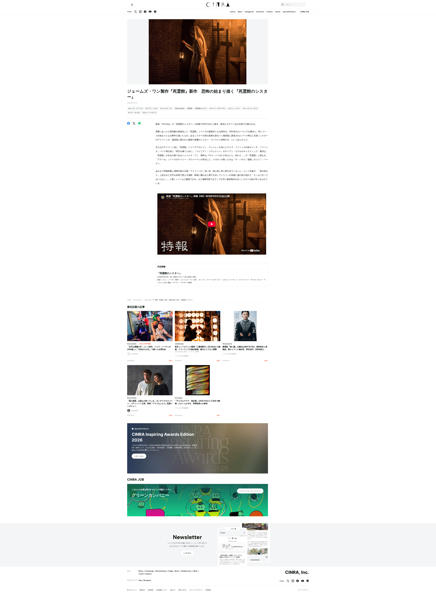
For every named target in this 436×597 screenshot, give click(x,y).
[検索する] (282, 4)
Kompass (147, 580)
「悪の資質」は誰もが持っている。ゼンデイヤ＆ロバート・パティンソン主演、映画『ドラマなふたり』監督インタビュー (150, 403)
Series (277, 12)
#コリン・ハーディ (234, 108)
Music (141, 571)
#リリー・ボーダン (134, 112)
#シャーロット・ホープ (250, 108)
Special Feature (289, 12)
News (240, 12)
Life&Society (186, 571)
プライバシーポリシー (196, 590)
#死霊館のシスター (201, 108)
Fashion (148, 574)
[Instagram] (140, 11)
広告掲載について (161, 590)
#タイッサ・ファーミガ (135, 108)
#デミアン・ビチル (151, 108)
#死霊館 (189, 108)
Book (177, 571)
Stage (170, 571)
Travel (141, 574)
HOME (129, 300)
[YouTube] (150, 12)
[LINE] (155, 11)
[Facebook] (145, 11)
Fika (140, 580)
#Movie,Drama (179, 108)
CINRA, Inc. (297, 572)
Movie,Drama (138, 300)
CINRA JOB (304, 12)
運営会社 (142, 590)
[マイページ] (132, 4)
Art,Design (149, 571)
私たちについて (132, 590)
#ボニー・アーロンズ (149, 112)
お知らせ (172, 590)
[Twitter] (135, 11)
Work (195, 571)
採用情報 (150, 590)
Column (269, 12)
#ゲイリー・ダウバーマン (218, 108)
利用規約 (208, 590)
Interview (260, 12)
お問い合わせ (182, 590)
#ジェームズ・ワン (166, 108)
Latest (232, 12)
